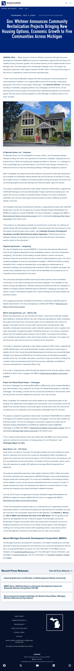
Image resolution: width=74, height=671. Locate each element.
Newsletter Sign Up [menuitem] (19, 620)
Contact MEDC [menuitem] (19, 632)
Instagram (59, 555)
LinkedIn (66, 555)
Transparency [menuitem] (19, 624)
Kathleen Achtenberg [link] (51, 15)
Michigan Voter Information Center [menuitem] (19, 646)
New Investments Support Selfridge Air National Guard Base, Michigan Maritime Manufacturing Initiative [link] (35, 597)
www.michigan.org (20, 555)
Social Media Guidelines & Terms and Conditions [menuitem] (19, 641)
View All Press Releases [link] (59, 571)
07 (26, 8)
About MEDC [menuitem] (19, 616)
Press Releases (9, 8)
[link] (11, 3)
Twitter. (9, 558)
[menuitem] (66, 3)
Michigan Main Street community (25, 431)
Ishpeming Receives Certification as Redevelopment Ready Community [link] (35, 578)
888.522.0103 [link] (38, 659)
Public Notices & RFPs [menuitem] (19, 628)
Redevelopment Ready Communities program (20, 216)
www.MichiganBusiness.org (24, 552)
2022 (21, 8)
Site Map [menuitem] (19, 636)
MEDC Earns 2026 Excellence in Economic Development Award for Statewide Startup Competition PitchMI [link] (33, 587)
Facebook (51, 555)
